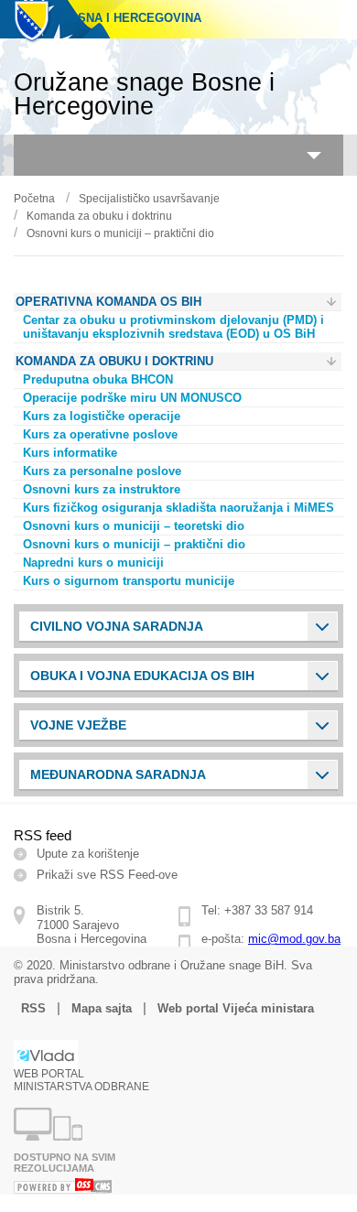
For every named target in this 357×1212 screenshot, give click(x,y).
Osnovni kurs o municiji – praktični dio (120, 233)
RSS (33, 1008)
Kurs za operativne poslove (100, 434)
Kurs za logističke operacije (101, 416)
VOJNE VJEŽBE (78, 725)
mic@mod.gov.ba (294, 939)
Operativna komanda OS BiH (108, 301)
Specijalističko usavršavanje (149, 198)
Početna (34, 198)
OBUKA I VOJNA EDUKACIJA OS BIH (142, 675)
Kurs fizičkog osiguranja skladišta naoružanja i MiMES (178, 507)
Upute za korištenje (88, 853)
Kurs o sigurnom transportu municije (128, 581)
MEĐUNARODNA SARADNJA (118, 774)
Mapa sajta (101, 1008)
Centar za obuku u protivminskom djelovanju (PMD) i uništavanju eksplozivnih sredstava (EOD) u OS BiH (173, 327)
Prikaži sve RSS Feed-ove (107, 875)
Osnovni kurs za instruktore (101, 489)
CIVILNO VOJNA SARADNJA (116, 626)
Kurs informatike (70, 453)
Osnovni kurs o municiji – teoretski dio (133, 526)
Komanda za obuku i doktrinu (99, 216)
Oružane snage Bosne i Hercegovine (144, 94)
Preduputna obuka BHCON (98, 379)
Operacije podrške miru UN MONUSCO (132, 398)
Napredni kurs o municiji (93, 562)
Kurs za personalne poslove (102, 471)
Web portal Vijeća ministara (235, 1008)
